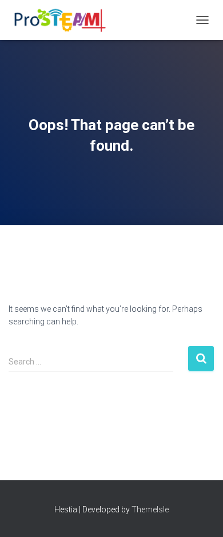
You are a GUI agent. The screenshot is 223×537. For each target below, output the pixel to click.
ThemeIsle (150, 509)
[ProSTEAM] (63, 20)
